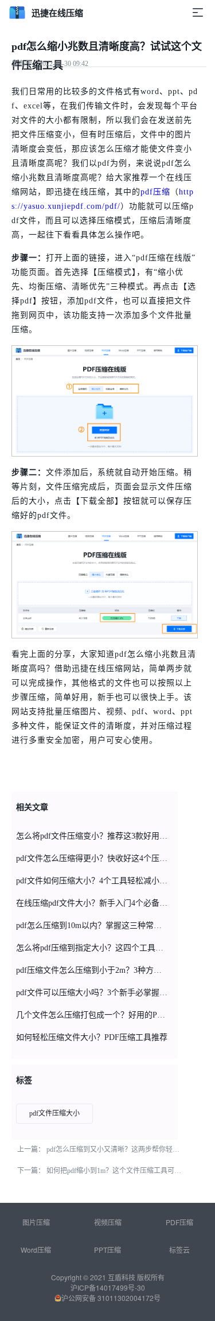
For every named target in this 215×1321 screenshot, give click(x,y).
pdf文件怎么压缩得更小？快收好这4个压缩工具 (92, 858)
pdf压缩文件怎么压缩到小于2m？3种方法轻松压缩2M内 (92, 970)
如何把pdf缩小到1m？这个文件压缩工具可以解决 (120, 1171)
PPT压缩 (107, 1249)
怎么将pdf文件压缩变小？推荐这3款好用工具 (92, 836)
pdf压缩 (155, 192)
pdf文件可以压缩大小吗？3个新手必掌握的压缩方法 (92, 992)
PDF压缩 (179, 1222)
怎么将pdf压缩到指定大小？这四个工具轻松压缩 (92, 948)
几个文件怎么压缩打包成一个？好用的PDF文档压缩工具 (92, 1015)
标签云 (179, 1249)
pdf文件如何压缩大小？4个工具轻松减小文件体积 (92, 880)
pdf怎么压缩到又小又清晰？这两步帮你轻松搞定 (119, 1149)
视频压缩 (108, 1222)
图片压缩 (36, 1222)
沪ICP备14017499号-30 (108, 1287)
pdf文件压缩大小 (54, 1113)
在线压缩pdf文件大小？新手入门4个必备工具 (92, 903)
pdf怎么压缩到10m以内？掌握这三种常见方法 (92, 925)
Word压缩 (36, 1249)
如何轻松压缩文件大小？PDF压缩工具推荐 (91, 1037)
